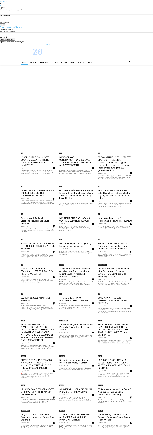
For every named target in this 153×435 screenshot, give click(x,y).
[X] (125, 44)
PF (22, 153)
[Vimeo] (128, 44)
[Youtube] (131, 44)
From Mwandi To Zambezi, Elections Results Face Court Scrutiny (35, 221)
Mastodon (3, 1)
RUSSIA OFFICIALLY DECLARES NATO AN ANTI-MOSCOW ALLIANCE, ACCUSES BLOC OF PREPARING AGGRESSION (36, 364)
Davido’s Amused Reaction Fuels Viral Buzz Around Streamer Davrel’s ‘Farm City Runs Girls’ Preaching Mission (113, 272)
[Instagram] (122, 44)
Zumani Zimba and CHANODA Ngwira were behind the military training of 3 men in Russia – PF (113, 246)
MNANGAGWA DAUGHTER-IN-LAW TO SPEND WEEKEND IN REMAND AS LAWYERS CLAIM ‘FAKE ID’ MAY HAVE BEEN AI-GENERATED (113, 329)
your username (5, 15)
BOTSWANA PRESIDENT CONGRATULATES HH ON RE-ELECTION (112, 300)
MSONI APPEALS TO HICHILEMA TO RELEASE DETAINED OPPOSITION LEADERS (37, 193)
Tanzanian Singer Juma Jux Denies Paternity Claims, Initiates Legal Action (76, 327)
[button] (129, 62)
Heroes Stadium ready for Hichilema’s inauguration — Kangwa (115, 219)
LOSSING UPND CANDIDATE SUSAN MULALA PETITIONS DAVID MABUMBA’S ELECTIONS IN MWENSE (37, 161)
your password (5, 22)
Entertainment (102, 264)
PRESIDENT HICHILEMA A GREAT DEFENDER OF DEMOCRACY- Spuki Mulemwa (38, 246)
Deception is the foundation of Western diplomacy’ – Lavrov (74, 361)
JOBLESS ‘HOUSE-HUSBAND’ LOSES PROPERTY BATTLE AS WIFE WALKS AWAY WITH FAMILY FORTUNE (114, 364)
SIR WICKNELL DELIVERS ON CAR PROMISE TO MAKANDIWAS (76, 390)
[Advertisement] (62, 80)
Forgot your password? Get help (11, 27)
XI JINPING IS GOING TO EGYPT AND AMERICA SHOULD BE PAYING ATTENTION (75, 417)
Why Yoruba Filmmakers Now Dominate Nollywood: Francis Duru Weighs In (38, 417)
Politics (24, 356)
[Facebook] (119, 44)
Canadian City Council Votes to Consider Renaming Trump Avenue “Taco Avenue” (114, 417)
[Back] (0, 5)
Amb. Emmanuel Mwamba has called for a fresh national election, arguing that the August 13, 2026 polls (114, 194)
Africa (23, 320)
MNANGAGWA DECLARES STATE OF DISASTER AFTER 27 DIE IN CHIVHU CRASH (37, 392)
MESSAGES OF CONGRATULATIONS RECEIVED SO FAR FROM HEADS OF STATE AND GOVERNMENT (75, 161)
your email (3, 37)
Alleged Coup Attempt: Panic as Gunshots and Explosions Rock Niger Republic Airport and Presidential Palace (74, 272)
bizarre (62, 264)
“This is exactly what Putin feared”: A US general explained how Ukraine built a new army (114, 392)
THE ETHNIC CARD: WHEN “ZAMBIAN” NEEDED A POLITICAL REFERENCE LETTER (38, 271)
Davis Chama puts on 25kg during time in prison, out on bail (75, 244)
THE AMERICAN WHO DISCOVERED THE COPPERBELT (75, 299)
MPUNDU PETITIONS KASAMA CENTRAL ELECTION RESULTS (74, 219)
